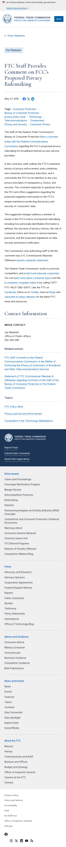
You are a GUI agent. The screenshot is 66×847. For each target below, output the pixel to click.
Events (8, 691)
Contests (9, 707)
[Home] (28, 22)
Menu (59, 19)
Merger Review (12, 489)
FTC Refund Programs (16, 543)
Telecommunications (15, 120)
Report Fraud (11, 447)
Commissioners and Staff (18, 756)
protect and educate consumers (41, 273)
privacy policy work (14, 116)
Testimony (10, 608)
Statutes (9, 505)
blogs (53, 292)
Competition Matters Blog (18, 554)
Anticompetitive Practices (18, 495)
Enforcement (11, 473)
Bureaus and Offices (16, 761)
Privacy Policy (11, 795)
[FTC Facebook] (6, 834)
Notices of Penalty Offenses (20, 548)
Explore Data (11, 723)
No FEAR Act (10, 816)
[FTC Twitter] (16, 840)
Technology (35, 116)
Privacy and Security (15, 124)
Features (9, 697)
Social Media (11, 728)
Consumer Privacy (40, 124)
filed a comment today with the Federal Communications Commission (31, 141)
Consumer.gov (12, 652)
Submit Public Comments (17, 453)
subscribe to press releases (19, 296)
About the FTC (12, 740)
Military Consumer (14, 647)
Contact (8, 782)
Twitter (34, 292)
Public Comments (14, 598)
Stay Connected (13, 712)
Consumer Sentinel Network (20, 533)
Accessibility (10, 805)
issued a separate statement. (32, 260)
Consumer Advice (14, 642)
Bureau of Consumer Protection (21, 112)
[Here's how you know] (29, 5)
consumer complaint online (21, 282)
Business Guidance (15, 658)
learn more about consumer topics (33, 277)
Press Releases (16, 35)
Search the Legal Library (17, 459)
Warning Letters (13, 528)
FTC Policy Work (13, 406)
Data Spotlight (12, 717)
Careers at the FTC (15, 777)
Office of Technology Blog (19, 624)
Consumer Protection (24, 109)
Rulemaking (11, 500)
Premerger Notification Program (22, 484)
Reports (8, 593)
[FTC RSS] (31, 841)
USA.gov (8, 826)
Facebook (10, 292)
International (11, 619)
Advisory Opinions (14, 577)
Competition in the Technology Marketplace (28, 420)
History (8, 751)
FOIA (6, 810)
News (7, 686)
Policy (7, 566)
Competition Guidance (17, 663)
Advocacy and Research (18, 572)
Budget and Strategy (16, 767)
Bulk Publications (14, 668)
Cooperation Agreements (18, 582)
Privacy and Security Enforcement (23, 413)
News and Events (14, 681)
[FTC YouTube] (26, 841)
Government (37, 120)
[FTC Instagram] (11, 841)
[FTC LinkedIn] (21, 841)
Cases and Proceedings (17, 479)
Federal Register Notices (18, 587)
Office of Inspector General (19, 772)
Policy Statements (14, 613)
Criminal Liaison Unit (16, 538)
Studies (8, 603)
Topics (8, 702)
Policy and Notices (13, 800)
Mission (8, 746)
